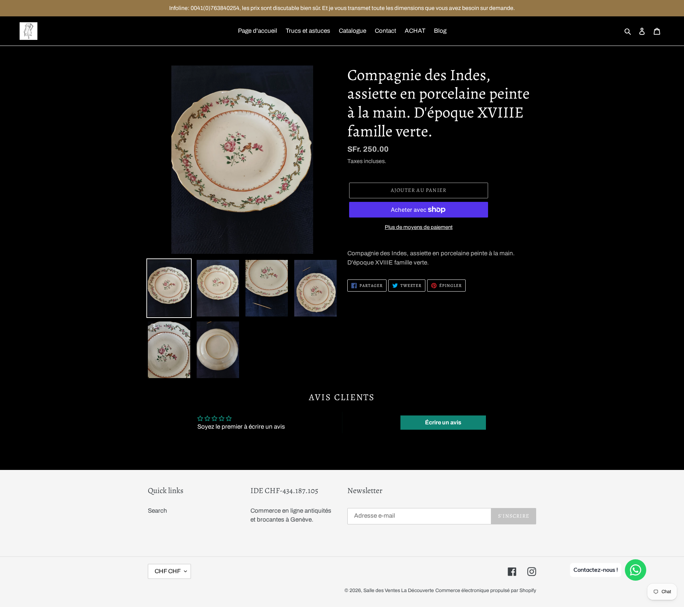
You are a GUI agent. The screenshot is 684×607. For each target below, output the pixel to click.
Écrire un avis (443, 422)
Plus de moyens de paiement (418, 227)
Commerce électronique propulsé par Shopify (485, 590)
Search (157, 510)
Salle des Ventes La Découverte (398, 590)
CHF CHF (168, 571)
